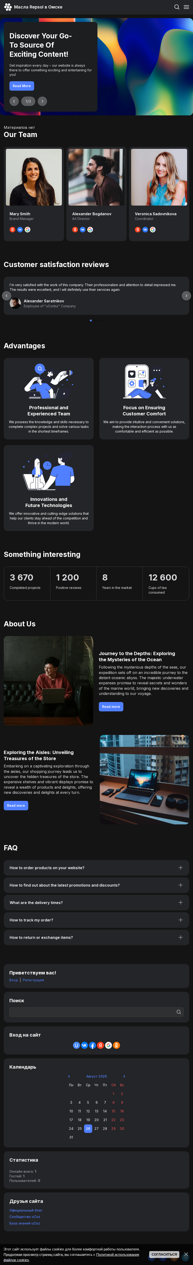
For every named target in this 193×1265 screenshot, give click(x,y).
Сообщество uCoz (24, 1217)
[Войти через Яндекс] (100, 1045)
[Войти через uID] (76, 1045)
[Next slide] (42, 101)
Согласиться (164, 1254)
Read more (111, 707)
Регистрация (33, 980)
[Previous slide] (14, 101)
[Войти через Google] (108, 1045)
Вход (13, 980)
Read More (22, 86)
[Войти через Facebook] (92, 1045)
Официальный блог (25, 1210)
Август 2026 (96, 1076)
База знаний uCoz (24, 1223)
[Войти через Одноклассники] (116, 1045)
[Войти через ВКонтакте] (84, 1045)
